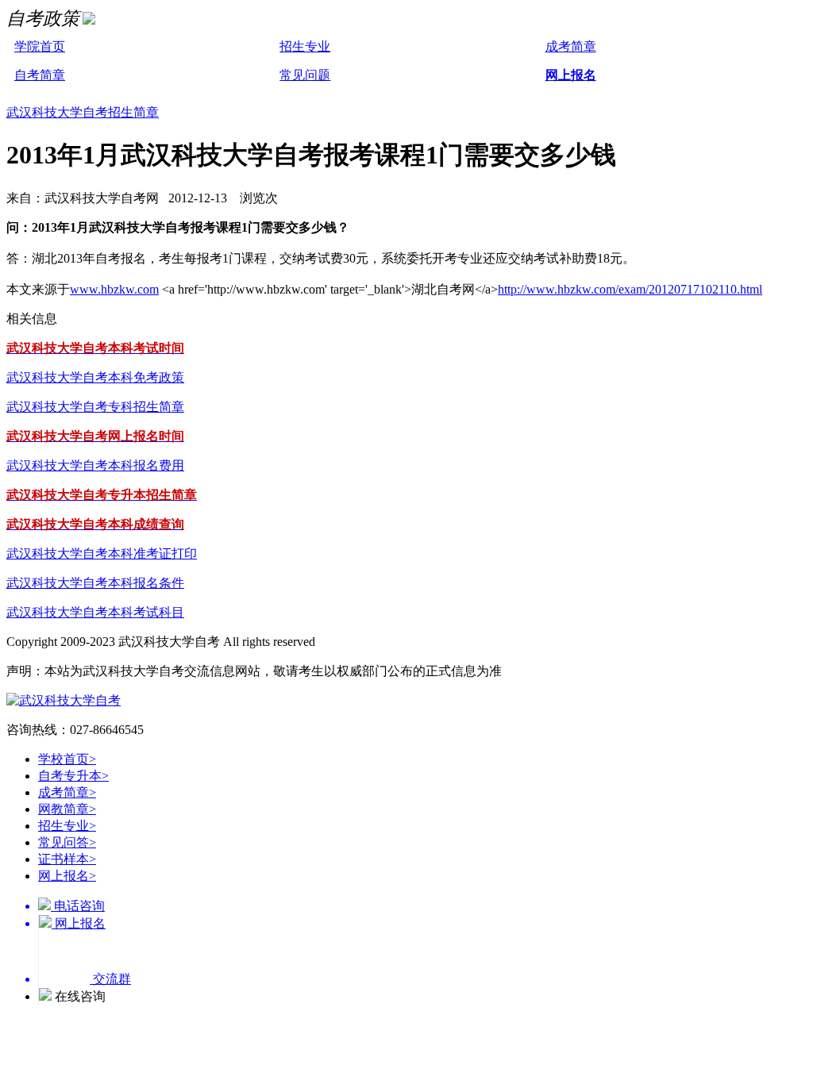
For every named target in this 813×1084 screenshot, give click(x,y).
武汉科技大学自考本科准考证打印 (101, 553)
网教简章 (67, 809)
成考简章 (570, 46)
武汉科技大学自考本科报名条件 (95, 583)
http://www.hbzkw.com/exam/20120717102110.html (630, 289)
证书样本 (67, 859)
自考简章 (39, 75)
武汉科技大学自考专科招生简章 (95, 406)
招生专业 (304, 46)
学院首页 (39, 46)
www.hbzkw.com (114, 289)
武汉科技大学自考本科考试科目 (95, 612)
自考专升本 (73, 775)
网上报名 (570, 75)
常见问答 (67, 842)
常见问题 (304, 75)
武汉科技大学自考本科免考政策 (95, 377)
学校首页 (67, 759)
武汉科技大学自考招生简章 (82, 112)
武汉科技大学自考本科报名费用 (95, 465)
